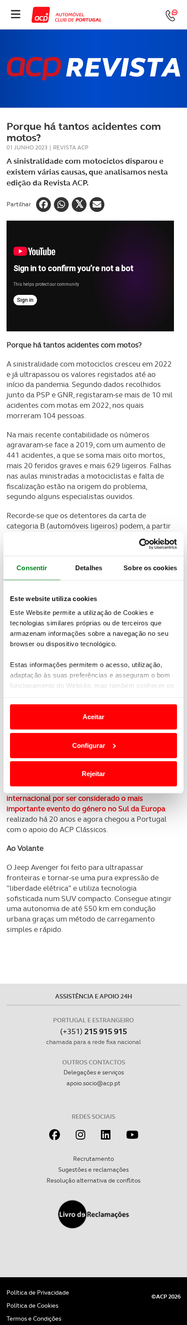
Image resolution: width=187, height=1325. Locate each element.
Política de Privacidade (38, 1292)
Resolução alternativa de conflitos (93, 1180)
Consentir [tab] (32, 568)
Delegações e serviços (93, 1072)
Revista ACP (70, 147)
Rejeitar (93, 773)
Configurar (88, 745)
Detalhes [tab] (88, 568)
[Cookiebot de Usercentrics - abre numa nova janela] (139, 543)
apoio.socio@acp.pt (93, 1083)
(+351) (93, 1031)
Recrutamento (93, 1159)
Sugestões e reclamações (93, 1169)
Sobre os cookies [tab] (150, 568)
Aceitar (93, 716)
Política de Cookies (32, 1305)
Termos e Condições (34, 1318)
